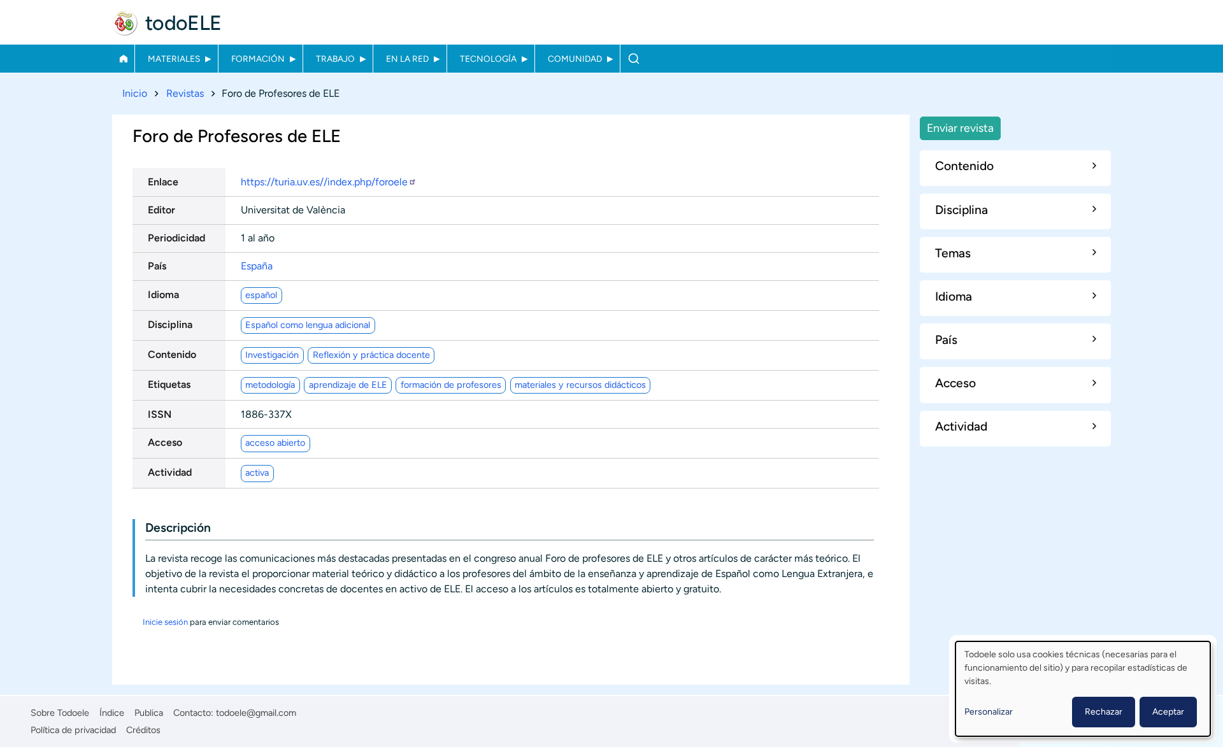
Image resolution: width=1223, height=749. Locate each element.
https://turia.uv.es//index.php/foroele (324, 182)
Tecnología (488, 59)
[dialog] (1082, 688)
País (157, 266)
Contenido (172, 354)
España (257, 266)
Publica (148, 712)
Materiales (174, 59)
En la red (407, 59)
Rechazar (1103, 711)
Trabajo (335, 59)
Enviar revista (960, 127)
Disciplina (170, 324)
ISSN (159, 414)
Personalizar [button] (988, 711)
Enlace (163, 182)
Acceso (165, 442)
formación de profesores (451, 384)
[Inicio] (125, 23)
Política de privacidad (73, 730)
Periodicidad (176, 238)
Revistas (185, 93)
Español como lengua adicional (307, 325)
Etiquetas (169, 384)
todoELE (183, 23)
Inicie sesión (165, 622)
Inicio (123, 58)
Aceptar (1168, 711)
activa (257, 472)
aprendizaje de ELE (348, 384)
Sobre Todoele (60, 712)
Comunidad (575, 59)
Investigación (272, 354)
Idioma (163, 295)
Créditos (143, 730)
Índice (111, 712)
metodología (270, 384)
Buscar (633, 58)
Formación (258, 59)
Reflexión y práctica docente (371, 354)
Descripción (178, 527)
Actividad (170, 472)
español (261, 295)
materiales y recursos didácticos (580, 384)
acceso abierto (275, 442)
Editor (161, 210)
